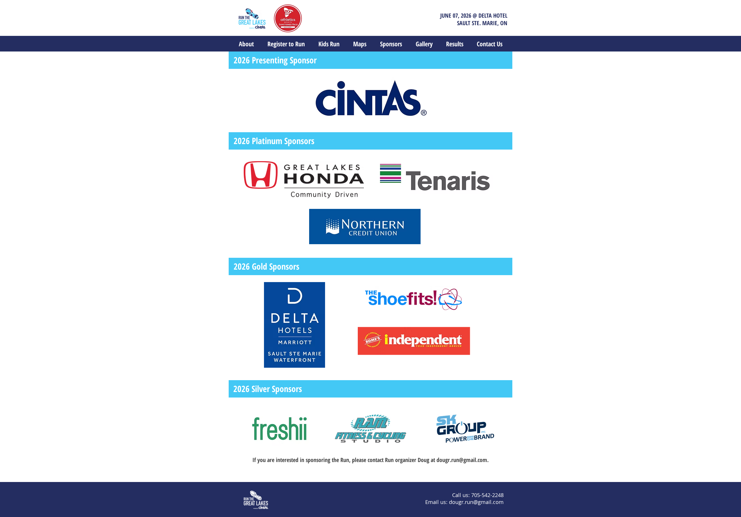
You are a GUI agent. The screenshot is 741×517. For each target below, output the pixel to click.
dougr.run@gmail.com (461, 460)
